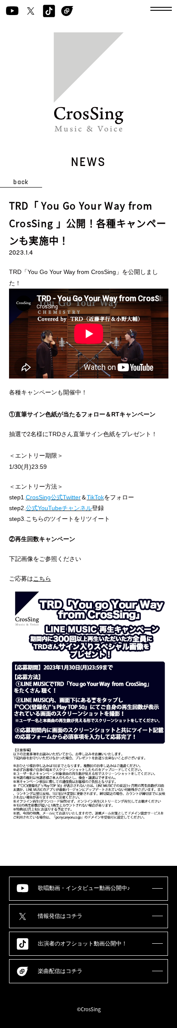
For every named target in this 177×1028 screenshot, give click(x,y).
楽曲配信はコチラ (60, 971)
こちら (42, 578)
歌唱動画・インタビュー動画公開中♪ (84, 888)
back (21, 182)
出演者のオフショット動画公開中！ (82, 944)
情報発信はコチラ (60, 916)
